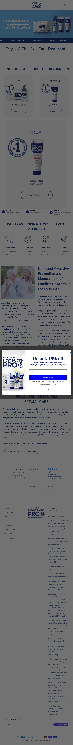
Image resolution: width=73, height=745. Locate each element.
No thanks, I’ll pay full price (48, 389)
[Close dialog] (69, 352)
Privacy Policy (56, 382)
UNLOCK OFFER (48, 377)
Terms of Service (46, 382)
